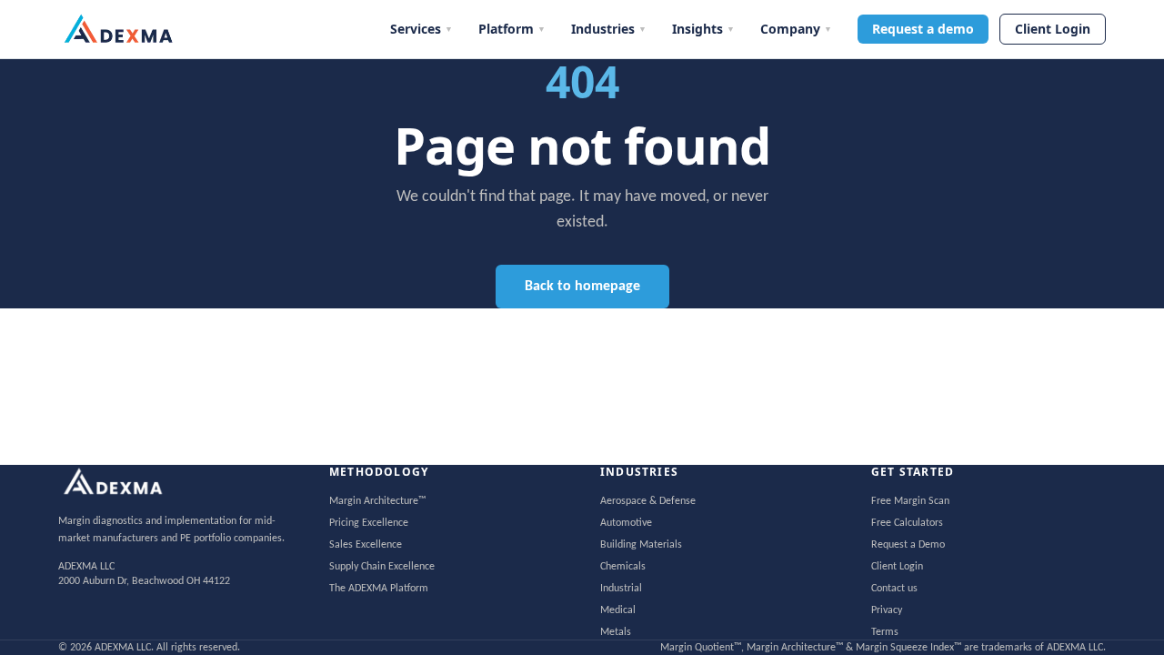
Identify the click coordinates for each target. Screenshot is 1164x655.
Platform (512, 28)
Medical (618, 610)
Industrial (621, 588)
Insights (703, 28)
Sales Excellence (365, 544)
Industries (609, 28)
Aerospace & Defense (648, 501)
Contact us (894, 588)
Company (796, 28)
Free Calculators (907, 523)
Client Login (1052, 28)
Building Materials (641, 544)
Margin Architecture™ (377, 501)
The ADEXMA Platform (378, 588)
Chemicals (623, 566)
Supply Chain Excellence (382, 566)
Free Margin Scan (910, 501)
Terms (884, 632)
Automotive (626, 523)
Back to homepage (582, 286)
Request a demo (923, 28)
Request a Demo (908, 544)
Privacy (886, 610)
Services (421, 28)
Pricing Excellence (368, 523)
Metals (615, 632)
